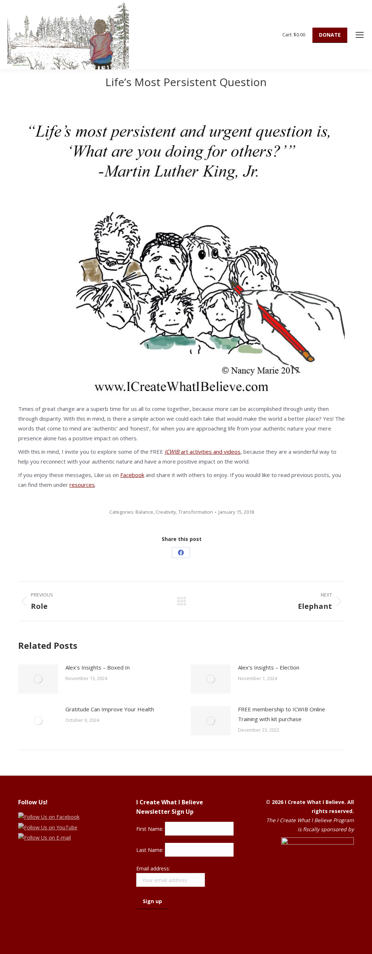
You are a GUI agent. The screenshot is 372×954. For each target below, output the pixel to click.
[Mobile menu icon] (360, 35)
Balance (144, 512)
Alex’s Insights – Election (268, 667)
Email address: (153, 868)
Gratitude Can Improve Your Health (109, 709)
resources (82, 484)
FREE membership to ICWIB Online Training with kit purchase (281, 714)
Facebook (132, 474)
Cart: (293, 35)
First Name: (150, 828)
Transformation (195, 512)
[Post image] (38, 679)
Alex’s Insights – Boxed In (97, 667)
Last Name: (150, 849)
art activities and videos (202, 451)
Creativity (165, 512)
